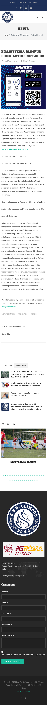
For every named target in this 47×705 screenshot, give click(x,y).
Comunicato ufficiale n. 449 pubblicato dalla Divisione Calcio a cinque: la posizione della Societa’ (26, 406)
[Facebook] (16, 8)
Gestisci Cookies (23, 691)
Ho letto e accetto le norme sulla (23, 655)
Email (4, 603)
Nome (4, 592)
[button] (3, 475)
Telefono (6, 614)
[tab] (8, 365)
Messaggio (7, 636)
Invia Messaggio (12, 661)
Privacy (23, 688)
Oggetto (6, 625)
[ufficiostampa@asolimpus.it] (31, 8)
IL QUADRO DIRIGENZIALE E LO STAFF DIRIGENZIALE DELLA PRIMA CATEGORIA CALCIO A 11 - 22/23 (27, 374)
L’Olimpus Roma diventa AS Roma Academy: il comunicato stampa (26, 384)
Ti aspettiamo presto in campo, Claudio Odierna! (25, 394)
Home (12, 2)
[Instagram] (21, 8)
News (6, 35)
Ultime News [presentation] (21, 366)
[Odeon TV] (26, 8)
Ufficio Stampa (29, 61)
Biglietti (33, 2)
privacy (41, 655)
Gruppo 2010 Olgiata (23, 462)
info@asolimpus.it (8, 306)
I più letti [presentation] (8, 366)
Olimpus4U (22, 2)
